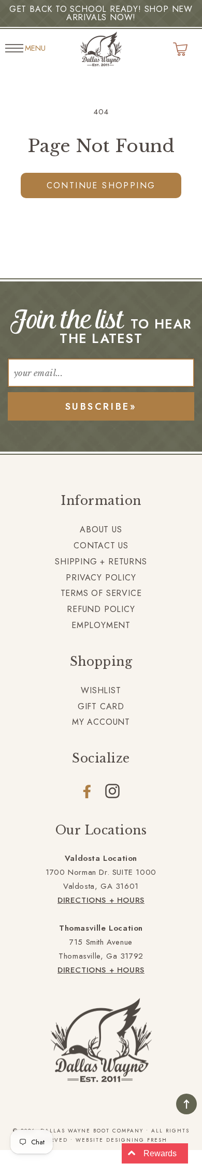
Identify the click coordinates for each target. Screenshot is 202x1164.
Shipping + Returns (101, 562)
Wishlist (101, 690)
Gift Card (101, 706)
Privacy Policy (101, 578)
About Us (101, 529)
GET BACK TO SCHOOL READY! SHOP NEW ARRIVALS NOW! (101, 13)
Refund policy (101, 609)
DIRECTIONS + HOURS (101, 900)
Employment (101, 625)
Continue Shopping (101, 185)
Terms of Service (101, 593)
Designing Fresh (136, 1140)
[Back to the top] (186, 1104)
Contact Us (101, 545)
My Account (101, 722)
